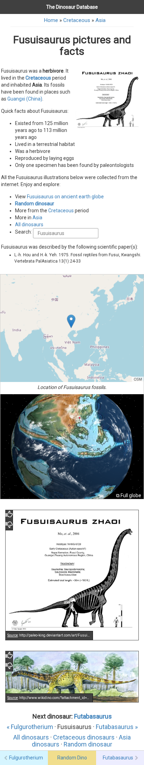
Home (51, 20)
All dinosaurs (29, 224)
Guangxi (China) (24, 99)
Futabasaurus (93, 716)
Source (12, 635)
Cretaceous (76, 20)
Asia (100, 20)
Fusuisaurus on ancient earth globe (65, 196)
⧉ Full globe (128, 495)
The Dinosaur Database (72, 7)
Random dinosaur (34, 203)
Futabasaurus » (117, 726)
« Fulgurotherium (30, 726)
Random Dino (72, 757)
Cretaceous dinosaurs (84, 737)
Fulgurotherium (26, 757)
